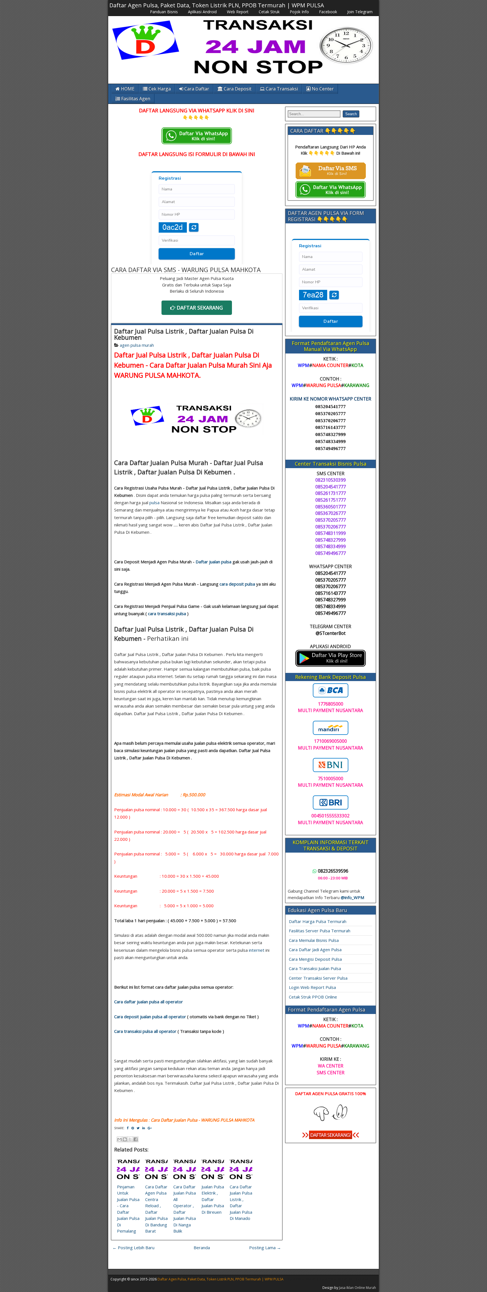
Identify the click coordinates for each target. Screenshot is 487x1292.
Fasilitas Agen (135, 98)
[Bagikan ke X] (130, 1139)
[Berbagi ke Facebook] (135, 1139)
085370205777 (330, 413)
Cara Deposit (237, 89)
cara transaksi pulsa (167, 613)
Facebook (328, 11)
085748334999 (330, 441)
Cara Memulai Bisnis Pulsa (314, 940)
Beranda (202, 1247)
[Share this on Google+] (149, 1128)
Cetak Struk (269, 11)
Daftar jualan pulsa (213, 561)
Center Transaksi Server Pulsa (318, 978)
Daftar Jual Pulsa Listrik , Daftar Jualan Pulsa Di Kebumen (184, 334)
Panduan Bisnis (164, 11)
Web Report (238, 11)
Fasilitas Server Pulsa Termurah (319, 930)
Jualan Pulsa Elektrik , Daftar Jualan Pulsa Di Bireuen (213, 1199)
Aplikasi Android (202, 11)
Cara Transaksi (281, 89)
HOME (127, 89)
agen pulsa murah (137, 345)
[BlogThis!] (125, 1139)
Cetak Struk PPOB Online (313, 997)
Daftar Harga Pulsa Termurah (317, 921)
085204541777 (330, 406)
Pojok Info (299, 11)
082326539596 (333, 871)
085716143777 (330, 427)
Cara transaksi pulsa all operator (145, 1031)
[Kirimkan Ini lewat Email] (119, 1139)
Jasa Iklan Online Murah (357, 1287)
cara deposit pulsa (237, 584)
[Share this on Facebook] (127, 1128)
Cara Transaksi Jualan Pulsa (315, 968)
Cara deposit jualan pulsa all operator (150, 1016)
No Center (322, 89)
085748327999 (330, 434)
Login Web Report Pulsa (312, 987)
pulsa (154, 502)
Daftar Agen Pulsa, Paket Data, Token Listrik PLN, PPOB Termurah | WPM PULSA (216, 5)
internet (256, 950)
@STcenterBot (331, 633)
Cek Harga (159, 89)
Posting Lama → (265, 1247)
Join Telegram (360, 11)
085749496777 (330, 448)
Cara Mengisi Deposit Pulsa (315, 959)
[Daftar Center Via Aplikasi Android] (330, 665)
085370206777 (330, 420)
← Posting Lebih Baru (133, 1247)
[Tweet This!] (138, 1128)
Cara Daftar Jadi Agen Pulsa (315, 949)
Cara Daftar (196, 89)
